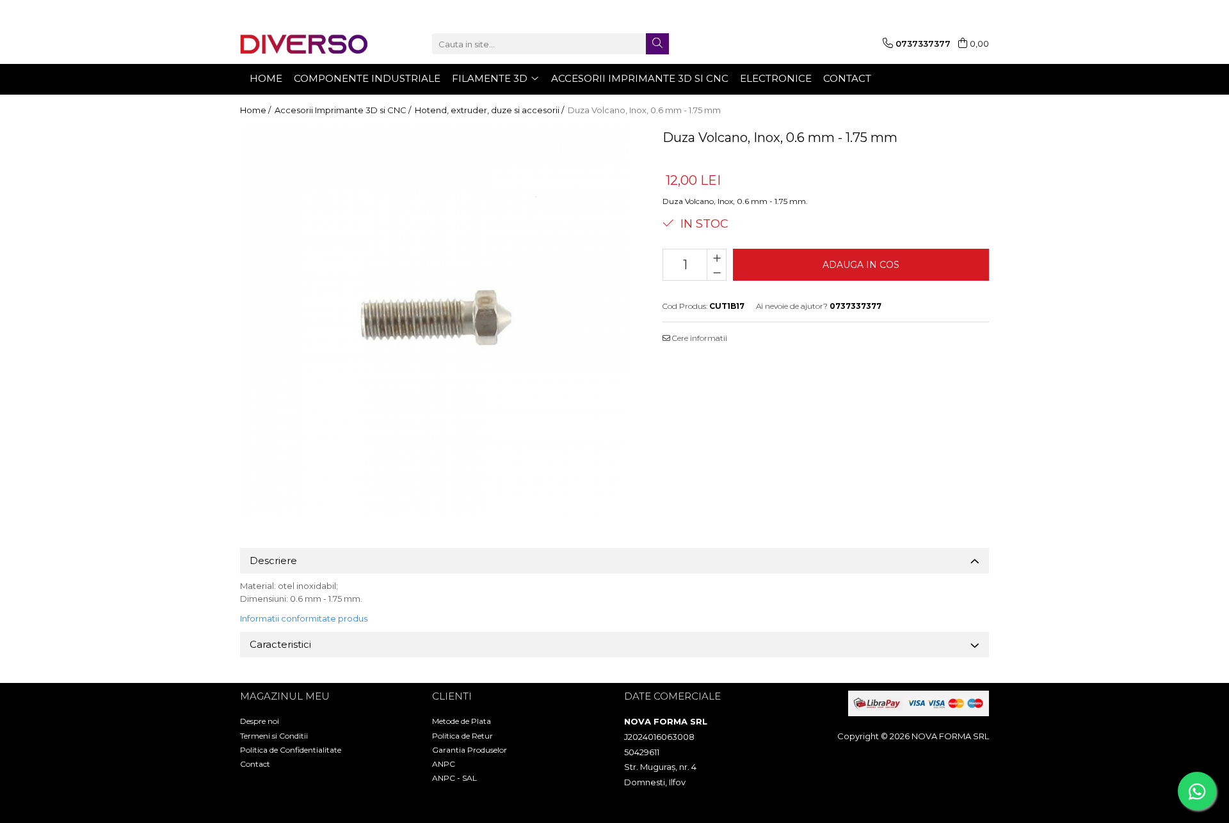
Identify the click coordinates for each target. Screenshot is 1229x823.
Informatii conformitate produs (303, 618)
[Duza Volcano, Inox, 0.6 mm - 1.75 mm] (435, 321)
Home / (256, 110)
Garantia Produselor (469, 750)
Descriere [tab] (273, 560)
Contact (255, 764)
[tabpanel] (435, 321)
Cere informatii (698, 338)
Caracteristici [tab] (280, 644)
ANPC (443, 764)
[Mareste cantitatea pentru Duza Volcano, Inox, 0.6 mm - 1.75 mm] (717, 257)
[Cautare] (657, 43)
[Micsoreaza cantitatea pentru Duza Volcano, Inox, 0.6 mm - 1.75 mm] (717, 272)
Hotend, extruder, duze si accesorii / (490, 110)
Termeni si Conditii (274, 736)
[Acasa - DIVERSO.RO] (304, 44)
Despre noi (259, 721)
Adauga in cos (861, 264)
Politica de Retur (462, 736)
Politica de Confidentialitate (290, 750)
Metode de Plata (461, 721)
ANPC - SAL (454, 778)
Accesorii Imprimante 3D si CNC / (344, 110)
